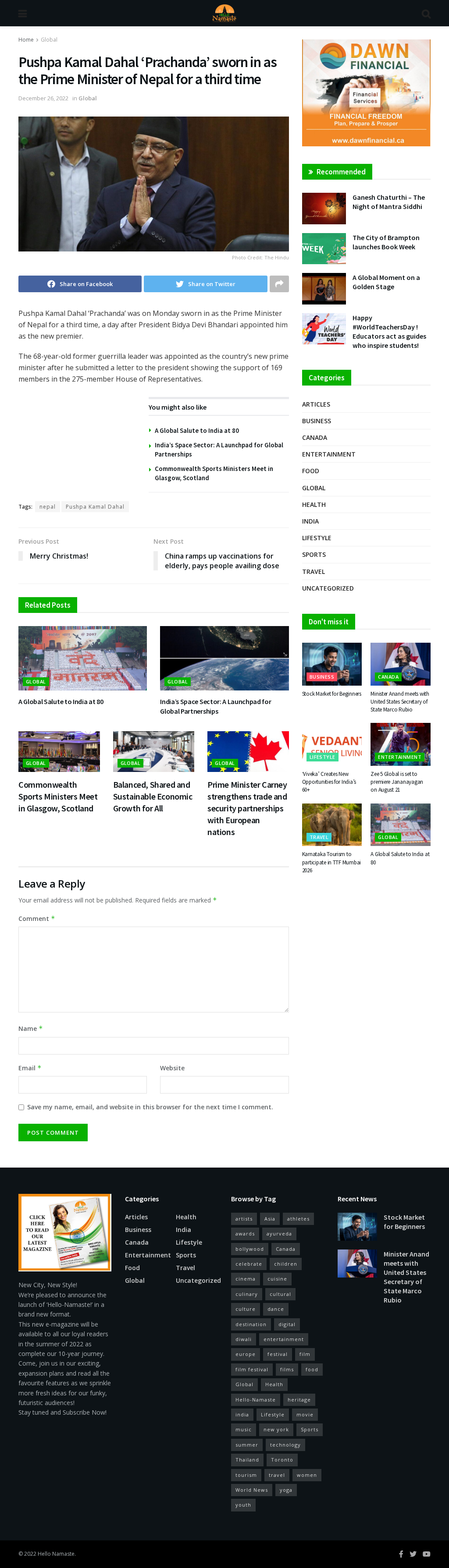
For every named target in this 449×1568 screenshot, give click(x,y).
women (307, 1475)
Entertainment (329, 454)
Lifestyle (316, 538)
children (285, 1263)
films (287, 1369)
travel (277, 1475)
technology (285, 1444)
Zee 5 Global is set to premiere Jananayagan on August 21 (397, 781)
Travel (313, 571)
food (312, 1369)
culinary (246, 1294)
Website (172, 1068)
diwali (243, 1339)
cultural (280, 1294)
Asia (269, 1218)
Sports (314, 554)
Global (49, 39)
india (242, 1414)
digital (287, 1324)
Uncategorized (328, 588)
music (243, 1429)
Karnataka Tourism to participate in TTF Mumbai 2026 (331, 862)
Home (26, 39)
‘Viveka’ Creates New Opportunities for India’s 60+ (329, 781)
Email (30, 1068)
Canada (314, 437)
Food (310, 471)
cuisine (277, 1278)
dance (275, 1309)
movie (305, 1414)
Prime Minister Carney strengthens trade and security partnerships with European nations (247, 808)
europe (245, 1354)
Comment (36, 918)
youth (243, 1504)
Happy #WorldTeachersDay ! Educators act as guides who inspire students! (389, 331)
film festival (251, 1369)
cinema (245, 1278)
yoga (286, 1490)
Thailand (247, 1459)
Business (316, 421)
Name (30, 1028)
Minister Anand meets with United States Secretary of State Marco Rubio (400, 701)
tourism (246, 1475)
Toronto (282, 1459)
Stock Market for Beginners (331, 693)
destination (251, 1324)
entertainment (284, 1339)
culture (245, 1309)
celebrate (248, 1263)
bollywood (249, 1249)
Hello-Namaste (255, 1399)
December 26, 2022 (43, 98)
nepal (47, 506)
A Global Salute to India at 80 (197, 430)
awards (245, 1233)
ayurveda (279, 1233)
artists (244, 1218)
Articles (316, 404)
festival (277, 1354)
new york (276, 1429)
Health (314, 504)
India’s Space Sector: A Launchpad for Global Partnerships (215, 706)
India (310, 521)
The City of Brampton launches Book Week (386, 242)
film (304, 1354)
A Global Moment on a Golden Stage (386, 282)
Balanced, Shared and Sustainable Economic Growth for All (152, 796)
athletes (298, 1218)
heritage (299, 1399)
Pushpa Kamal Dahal (95, 506)
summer (246, 1444)
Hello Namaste (56, 1553)
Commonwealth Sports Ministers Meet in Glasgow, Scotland (58, 796)
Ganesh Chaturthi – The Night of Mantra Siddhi (389, 202)
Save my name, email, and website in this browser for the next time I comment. (150, 1107)
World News (251, 1490)
